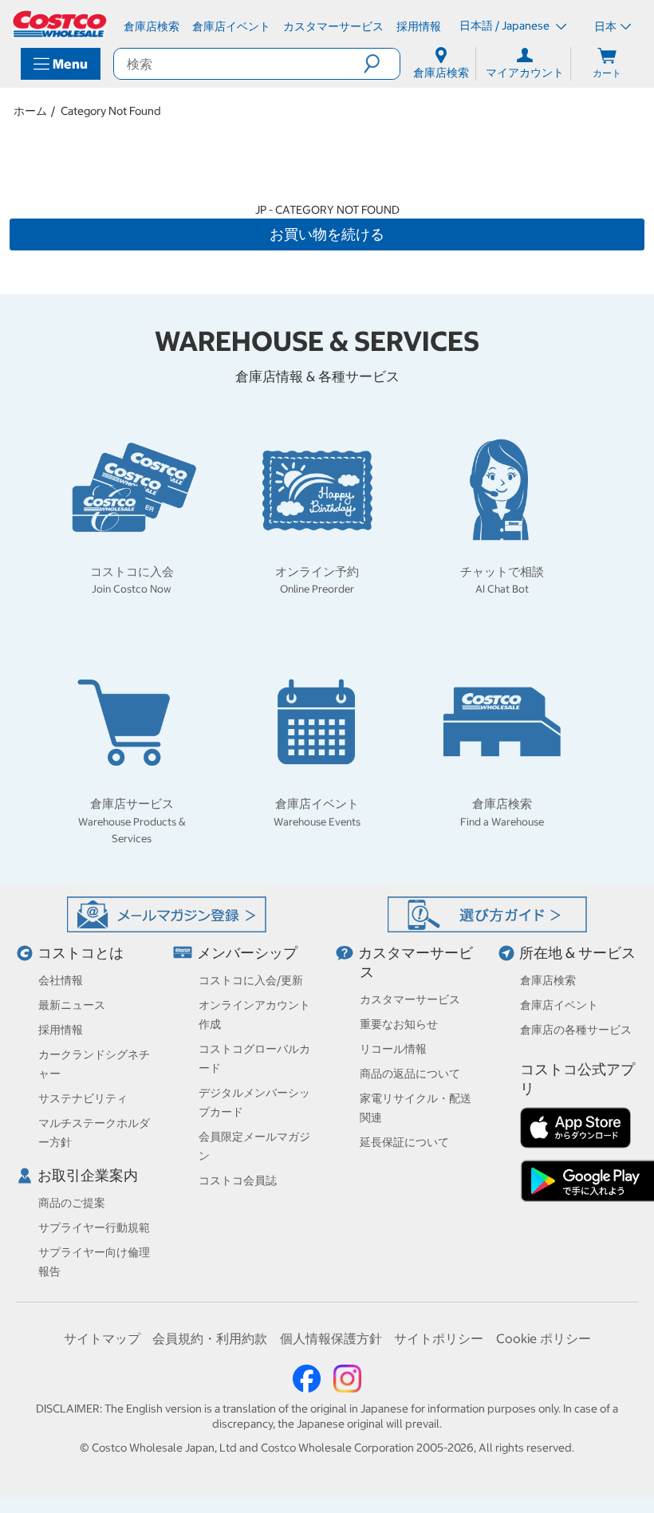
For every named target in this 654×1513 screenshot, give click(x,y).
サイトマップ (102, 1338)
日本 (605, 26)
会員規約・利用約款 (209, 1338)
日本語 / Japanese (505, 25)
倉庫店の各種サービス (576, 1029)
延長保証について (404, 1142)
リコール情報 (393, 1049)
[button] (382, 64)
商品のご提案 (71, 1203)
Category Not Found (111, 111)
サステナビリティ (83, 1098)
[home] (60, 24)
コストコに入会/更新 (251, 980)
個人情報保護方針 (331, 1338)
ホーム (30, 111)
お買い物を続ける (327, 234)
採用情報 (60, 1029)
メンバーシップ (247, 953)
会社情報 (60, 980)
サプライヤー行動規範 (94, 1227)
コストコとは (80, 953)
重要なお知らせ (399, 1024)
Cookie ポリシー (543, 1338)
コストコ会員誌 (238, 1180)
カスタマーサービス (410, 999)
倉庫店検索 (548, 980)
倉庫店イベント (559, 1005)
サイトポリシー (438, 1338)
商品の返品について (410, 1073)
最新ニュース (71, 1005)
